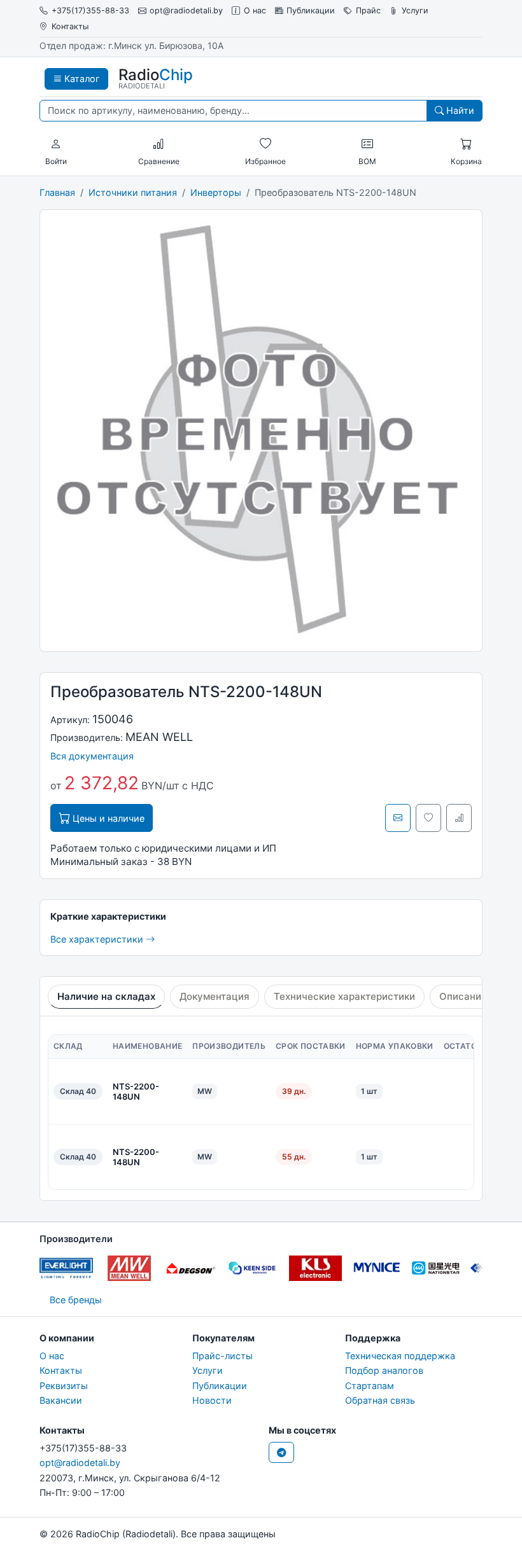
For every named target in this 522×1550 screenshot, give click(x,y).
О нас (255, 10)
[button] (56, 144)
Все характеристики (98, 939)
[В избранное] (428, 818)
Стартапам (369, 1385)
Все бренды (76, 1299)
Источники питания (132, 192)
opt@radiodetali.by (186, 10)
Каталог (81, 78)
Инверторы (215, 192)
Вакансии (60, 1400)
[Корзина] (466, 144)
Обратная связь (380, 1400)
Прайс (368, 10)
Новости (212, 1400)
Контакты (70, 26)
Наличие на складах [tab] (106, 996)
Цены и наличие (107, 818)
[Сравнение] (158, 144)
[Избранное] (265, 144)
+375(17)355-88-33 (90, 10)
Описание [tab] (463, 996)
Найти (459, 110)
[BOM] (367, 144)
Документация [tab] (215, 996)
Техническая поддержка (400, 1355)
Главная (57, 192)
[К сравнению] (459, 818)
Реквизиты (63, 1385)
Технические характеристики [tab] (344, 996)
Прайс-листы (222, 1355)
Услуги (415, 10)
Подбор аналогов (384, 1370)
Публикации (310, 10)
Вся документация (92, 756)
